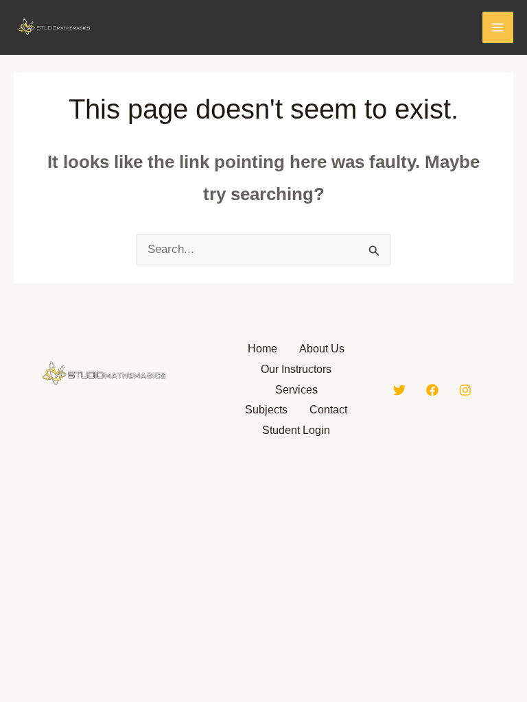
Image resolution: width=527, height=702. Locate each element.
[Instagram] (465, 390)
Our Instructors (296, 369)
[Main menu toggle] (498, 27)
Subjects (266, 409)
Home (262, 348)
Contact (328, 409)
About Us (321, 348)
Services (296, 390)
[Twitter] (399, 390)
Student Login (296, 430)
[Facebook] (432, 390)
